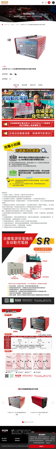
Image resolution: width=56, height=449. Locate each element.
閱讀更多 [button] (48, 442)
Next (52, 402)
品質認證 (17, 438)
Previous (3, 402)
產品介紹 (6, 24)
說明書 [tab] (40, 85)
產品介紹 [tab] (16, 85)
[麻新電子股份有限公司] (5, 430)
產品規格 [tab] (24, 85)
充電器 (12, 24)
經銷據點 (17, 440)
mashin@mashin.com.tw (41, 432)
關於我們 (4, 438)
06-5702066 (17, 432)
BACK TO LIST (29, 422)
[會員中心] (46, 2)
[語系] (42, 2)
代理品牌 (4, 440)
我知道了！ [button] (42, 446)
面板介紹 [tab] (33, 85)
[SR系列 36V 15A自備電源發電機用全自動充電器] (4, 2)
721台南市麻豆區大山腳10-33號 (22, 430)
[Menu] (53, 2)
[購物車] (49, 2)
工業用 (17, 24)
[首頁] (2, 24)
